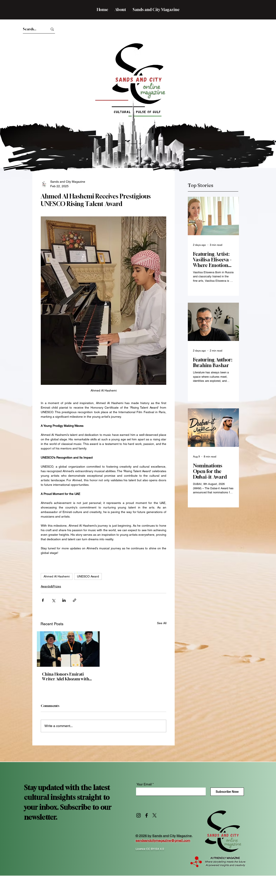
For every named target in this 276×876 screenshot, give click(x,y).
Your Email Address (167, 99)
